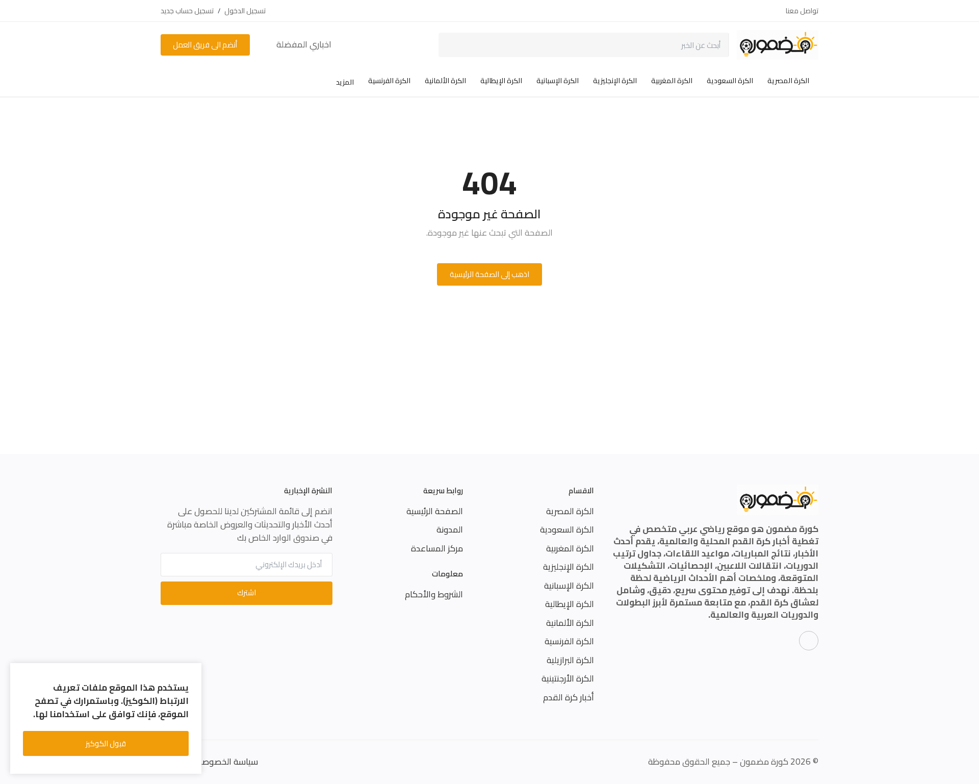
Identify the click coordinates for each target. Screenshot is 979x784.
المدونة (449, 529)
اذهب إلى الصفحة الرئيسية (489, 274)
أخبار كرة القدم (568, 697)
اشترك (246, 592)
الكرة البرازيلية (570, 660)
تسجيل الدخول (245, 10)
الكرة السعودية (730, 80)
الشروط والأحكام (434, 594)
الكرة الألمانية (445, 80)
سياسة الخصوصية (226, 761)
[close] (192, 672)
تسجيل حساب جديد (187, 10)
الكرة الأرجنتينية (568, 678)
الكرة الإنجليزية (615, 80)
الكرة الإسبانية (557, 80)
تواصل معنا (802, 10)
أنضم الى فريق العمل (205, 45)
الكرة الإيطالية (501, 80)
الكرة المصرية (788, 80)
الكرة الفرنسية (389, 80)
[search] (453, 45)
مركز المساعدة (437, 548)
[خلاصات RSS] (808, 640)
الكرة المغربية (671, 80)
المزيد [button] (344, 82)
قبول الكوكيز (106, 743)
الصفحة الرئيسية (434, 511)
